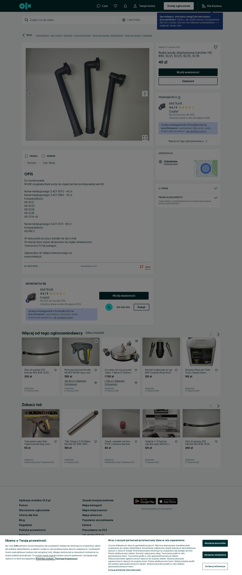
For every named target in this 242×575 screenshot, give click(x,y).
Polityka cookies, (45, 558)
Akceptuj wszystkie (215, 543)
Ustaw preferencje (215, 566)
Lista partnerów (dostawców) (124, 570)
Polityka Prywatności (66, 558)
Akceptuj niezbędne (215, 554)
